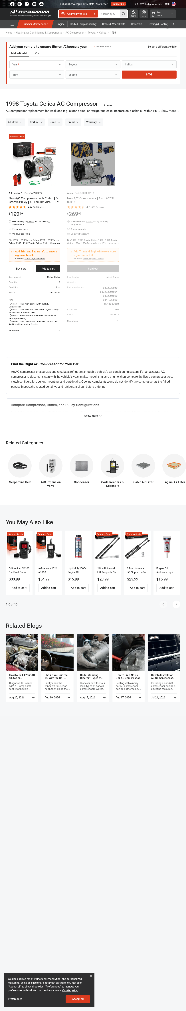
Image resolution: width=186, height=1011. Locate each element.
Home (9, 32)
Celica (102, 32)
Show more (91, 415)
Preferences (15, 999)
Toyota (92, 32)
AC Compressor (75, 32)
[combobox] (37, 64)
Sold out (93, 268)
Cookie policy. (70, 990)
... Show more (167, 111)
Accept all (78, 999)
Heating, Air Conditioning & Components (39, 32)
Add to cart (19, 588)
